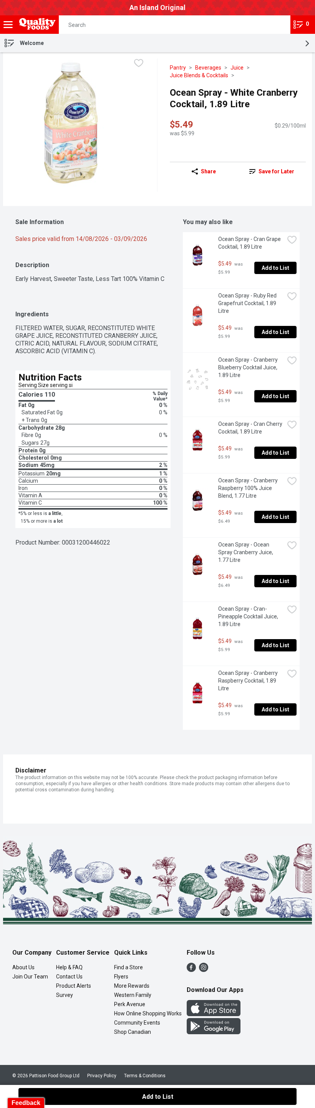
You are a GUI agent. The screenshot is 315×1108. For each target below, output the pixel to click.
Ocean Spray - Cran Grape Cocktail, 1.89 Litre (250, 243)
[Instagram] (203, 969)
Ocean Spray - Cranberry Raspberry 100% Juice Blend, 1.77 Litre (248, 488)
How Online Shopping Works (148, 1013)
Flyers (121, 976)
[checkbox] (139, 64)
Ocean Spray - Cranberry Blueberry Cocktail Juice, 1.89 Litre (248, 367)
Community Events (137, 1023)
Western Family (132, 995)
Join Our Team (30, 976)
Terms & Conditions (145, 1075)
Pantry (178, 68)
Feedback (26, 1103)
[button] (277, 24)
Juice (237, 68)
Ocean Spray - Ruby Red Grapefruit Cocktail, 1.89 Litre (248, 303)
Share (208, 171)
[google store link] (213, 1032)
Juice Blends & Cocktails (199, 75)
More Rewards (131, 986)
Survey (64, 995)
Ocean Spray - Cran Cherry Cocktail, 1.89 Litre (251, 428)
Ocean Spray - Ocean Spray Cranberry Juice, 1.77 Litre (246, 552)
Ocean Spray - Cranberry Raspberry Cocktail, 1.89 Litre (248, 680)
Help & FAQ (69, 967)
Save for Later (276, 171)
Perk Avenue (129, 1004)
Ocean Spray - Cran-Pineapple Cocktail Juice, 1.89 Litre (248, 616)
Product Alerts (73, 986)
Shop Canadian (132, 1032)
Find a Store (128, 967)
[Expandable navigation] (8, 24)
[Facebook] (191, 969)
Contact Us (69, 976)
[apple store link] (213, 1014)
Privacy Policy (101, 1075)
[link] (272, 171)
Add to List (275, 268)
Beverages (208, 68)
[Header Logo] (36, 25)
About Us (23, 967)
